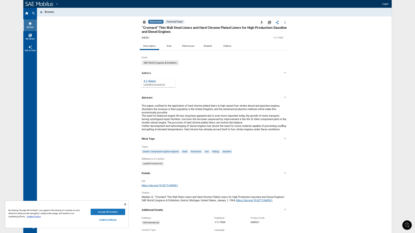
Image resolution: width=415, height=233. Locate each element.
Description (149, 46)
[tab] (26, 13)
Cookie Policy (34, 216)
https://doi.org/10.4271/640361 (160, 185)
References (188, 46)
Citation (227, 46)
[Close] (125, 204)
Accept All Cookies (108, 212)
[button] (214, 73)
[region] (66, 214)
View (169, 46)
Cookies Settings (108, 219)
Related (208, 46)
